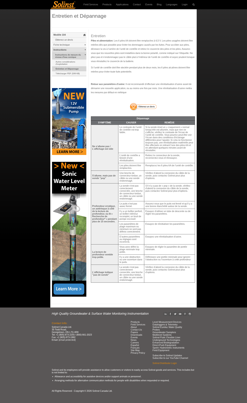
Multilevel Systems (162, 335)
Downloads (136, 335)
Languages (171, 4)
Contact (137, 4)
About (134, 327)
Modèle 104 (59, 35)
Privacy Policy (138, 353)
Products (106, 4)
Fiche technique (61, 45)
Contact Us (136, 330)
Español (135, 345)
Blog (159, 4)
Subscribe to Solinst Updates (167, 355)
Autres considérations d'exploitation (65, 63)
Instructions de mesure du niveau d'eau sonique (68, 56)
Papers (134, 332)
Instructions (59, 50)
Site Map (135, 350)
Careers (135, 342)
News (134, 340)
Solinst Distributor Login (165, 363)
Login (185, 4)
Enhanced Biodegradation (166, 342)
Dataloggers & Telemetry (165, 324)
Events (148, 4)
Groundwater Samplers (164, 332)
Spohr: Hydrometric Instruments (168, 348)
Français (135, 348)
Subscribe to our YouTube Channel (170, 358)
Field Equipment (161, 350)
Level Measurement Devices (167, 322)
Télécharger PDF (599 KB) (68, 73)
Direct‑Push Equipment (164, 345)
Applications (122, 4)
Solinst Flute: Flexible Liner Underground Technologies (166, 338)
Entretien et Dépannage (67, 69)
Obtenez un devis (64, 40)
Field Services (90, 4)
